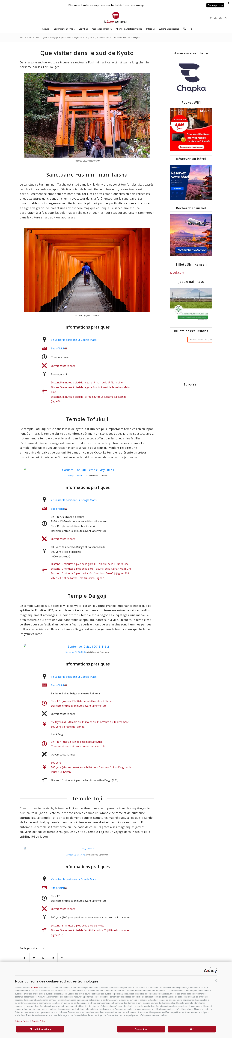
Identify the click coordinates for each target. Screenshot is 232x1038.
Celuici (69, 475)
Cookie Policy (38, 1021)
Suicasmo (69, 652)
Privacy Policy (22, 1021)
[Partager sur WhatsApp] (43, 958)
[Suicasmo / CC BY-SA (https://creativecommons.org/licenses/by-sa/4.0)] (87, 647)
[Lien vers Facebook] (210, 17)
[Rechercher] (190, 29)
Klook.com (177, 272)
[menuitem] (46, 29)
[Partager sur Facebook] (24, 958)
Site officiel (57, 348)
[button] (215, 980)
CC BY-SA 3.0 (79, 475)
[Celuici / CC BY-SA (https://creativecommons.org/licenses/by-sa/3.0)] (87, 470)
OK (191, 1029)
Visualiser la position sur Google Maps (74, 340)
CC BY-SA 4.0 (80, 652)
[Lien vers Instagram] (220, 17)
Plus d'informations (40, 1029)
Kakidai (69, 854)
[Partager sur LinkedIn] (53, 958)
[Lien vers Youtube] (215, 17)
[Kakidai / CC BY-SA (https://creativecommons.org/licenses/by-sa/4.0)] (87, 849)
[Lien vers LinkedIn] (225, 17)
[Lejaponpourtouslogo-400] (116, 18)
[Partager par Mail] (62, 958)
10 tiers (34, 987)
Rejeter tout (141, 1029)
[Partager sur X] (34, 958)
